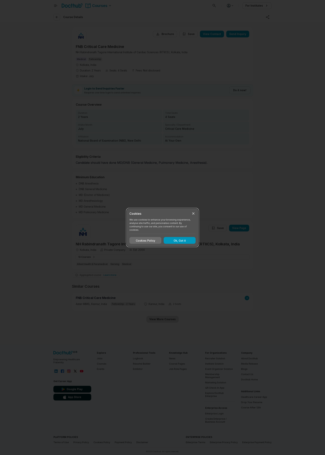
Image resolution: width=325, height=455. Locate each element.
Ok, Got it (180, 240)
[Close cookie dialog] (193, 213)
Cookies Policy (145, 240)
